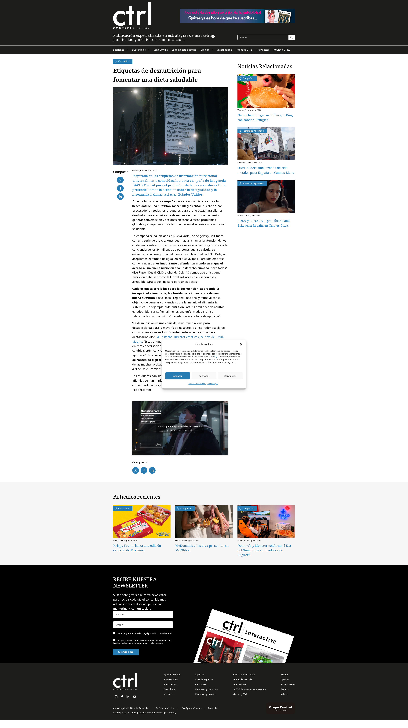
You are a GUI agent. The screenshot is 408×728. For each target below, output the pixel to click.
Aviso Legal (213, 383)
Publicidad (213, 708)
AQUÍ (216, 356)
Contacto (169, 694)
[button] (241, 344)
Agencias (199, 674)
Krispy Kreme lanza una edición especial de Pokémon (137, 547)
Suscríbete (169, 689)
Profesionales (288, 684)
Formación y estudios (244, 674)
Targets (285, 689)
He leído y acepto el (144, 633)
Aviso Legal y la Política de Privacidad (154, 633)
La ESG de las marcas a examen (249, 689)
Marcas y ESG (240, 694)
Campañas (200, 684)
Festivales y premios (205, 694)
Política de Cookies (197, 383)
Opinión (285, 679)
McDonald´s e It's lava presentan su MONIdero (202, 547)
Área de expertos (204, 679)
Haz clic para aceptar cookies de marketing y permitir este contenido (180, 428)
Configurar (230, 375)
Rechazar (204, 375)
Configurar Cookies (192, 708)
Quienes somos (172, 674)
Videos (284, 694)
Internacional (239, 684)
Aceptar (177, 375)
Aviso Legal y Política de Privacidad (131, 708)
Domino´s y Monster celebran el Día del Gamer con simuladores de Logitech (264, 550)
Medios (284, 674)
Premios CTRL (171, 679)
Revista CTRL (171, 684)
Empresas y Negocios (206, 689)
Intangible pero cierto (244, 679)
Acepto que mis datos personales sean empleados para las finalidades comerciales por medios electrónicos (142, 642)
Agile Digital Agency (166, 712)
